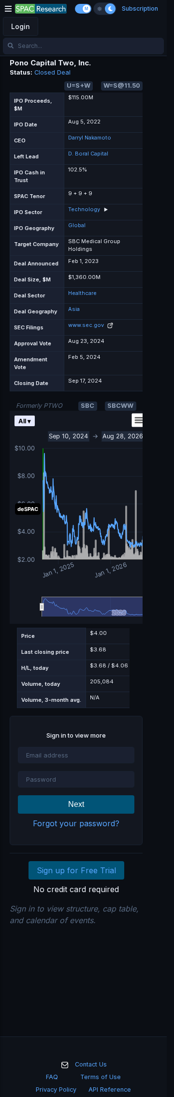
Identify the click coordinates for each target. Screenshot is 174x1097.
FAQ (52, 1077)
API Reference (109, 1089)
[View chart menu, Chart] (131, 420)
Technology (84, 209)
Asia (74, 309)
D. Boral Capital (88, 153)
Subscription (140, 8)
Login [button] (20, 26)
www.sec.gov (86, 325)
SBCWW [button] (120, 405)
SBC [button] (87, 405)
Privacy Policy (56, 1089)
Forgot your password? (76, 823)
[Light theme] (99, 8)
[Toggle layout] (83, 9)
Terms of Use (100, 1077)
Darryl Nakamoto (89, 137)
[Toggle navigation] (8, 9)
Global (77, 225)
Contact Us (91, 1064)
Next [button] (76, 804)
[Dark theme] (110, 8)
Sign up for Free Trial (76, 870)
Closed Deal (52, 72)
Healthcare (82, 293)
